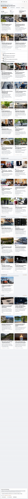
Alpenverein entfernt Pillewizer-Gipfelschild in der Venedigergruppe (7, 92)
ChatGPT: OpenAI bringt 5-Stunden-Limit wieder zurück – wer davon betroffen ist (20, 306)
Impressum (9, 495)
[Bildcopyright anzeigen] (12, 88)
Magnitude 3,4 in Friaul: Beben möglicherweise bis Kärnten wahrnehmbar (7, 306)
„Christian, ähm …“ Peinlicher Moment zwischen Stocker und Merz (7, 171)
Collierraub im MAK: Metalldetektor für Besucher (7, 129)
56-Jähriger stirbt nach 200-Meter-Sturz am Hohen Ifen (20, 111)
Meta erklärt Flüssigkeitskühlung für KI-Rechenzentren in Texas (20, 229)
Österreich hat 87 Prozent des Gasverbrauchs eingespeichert (20, 247)
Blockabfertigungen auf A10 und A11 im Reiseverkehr (7, 25)
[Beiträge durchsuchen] (22, 2)
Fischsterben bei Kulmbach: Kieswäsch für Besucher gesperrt (20, 325)
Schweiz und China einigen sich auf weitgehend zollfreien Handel (7, 286)
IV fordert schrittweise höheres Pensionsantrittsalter (20, 92)
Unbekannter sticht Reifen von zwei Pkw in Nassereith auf (20, 43)
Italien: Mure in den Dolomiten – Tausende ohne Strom (7, 342)
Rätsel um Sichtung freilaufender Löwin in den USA (7, 208)
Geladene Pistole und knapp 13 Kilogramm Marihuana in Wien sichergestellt (7, 148)
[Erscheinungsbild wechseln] (26, 2)
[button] (5, 11)
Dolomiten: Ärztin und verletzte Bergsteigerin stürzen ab (7, 324)
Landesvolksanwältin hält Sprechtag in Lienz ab (19, 171)
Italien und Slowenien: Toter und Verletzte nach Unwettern (20, 342)
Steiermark (22, 7)
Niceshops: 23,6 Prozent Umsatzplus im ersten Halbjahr (7, 266)
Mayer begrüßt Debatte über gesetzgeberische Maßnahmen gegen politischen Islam (7, 73)
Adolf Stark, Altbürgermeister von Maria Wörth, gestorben (7, 43)
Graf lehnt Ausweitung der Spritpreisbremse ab (20, 73)
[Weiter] (26, 7)
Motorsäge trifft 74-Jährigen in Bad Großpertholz (20, 148)
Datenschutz (6, 495)
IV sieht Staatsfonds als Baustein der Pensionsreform (7, 111)
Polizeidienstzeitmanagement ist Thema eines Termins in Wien (20, 188)
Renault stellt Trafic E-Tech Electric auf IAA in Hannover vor (7, 228)
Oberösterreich (18, 7)
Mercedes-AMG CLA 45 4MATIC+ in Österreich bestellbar (20, 266)
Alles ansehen (25, 158)
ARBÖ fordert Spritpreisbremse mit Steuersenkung (20, 208)
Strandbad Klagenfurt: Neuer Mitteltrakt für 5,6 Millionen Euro (7, 247)
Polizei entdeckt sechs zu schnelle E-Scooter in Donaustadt (19, 129)
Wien (8, 7)
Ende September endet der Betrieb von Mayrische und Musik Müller (20, 25)
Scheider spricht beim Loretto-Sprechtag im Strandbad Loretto (7, 189)
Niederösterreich (12, 7)
